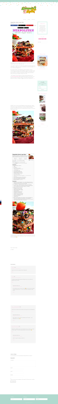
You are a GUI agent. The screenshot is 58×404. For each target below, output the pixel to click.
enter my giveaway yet (16, 76)
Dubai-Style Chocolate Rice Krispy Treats (42, 66)
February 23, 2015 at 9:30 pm (16, 277)
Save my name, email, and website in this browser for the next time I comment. (23, 379)
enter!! (34, 78)
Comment (12, 360)
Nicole (13, 276)
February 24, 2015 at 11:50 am (17, 286)
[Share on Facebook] (0, 201)
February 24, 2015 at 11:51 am (17, 315)
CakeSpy (13, 267)
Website (12, 374)
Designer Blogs (30, 402)
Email (12, 371)
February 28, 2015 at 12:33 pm (17, 336)
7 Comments (18, 23)
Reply (12, 271)
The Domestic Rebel (29, 10)
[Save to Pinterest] (0, 204)
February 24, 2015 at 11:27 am (16, 307)
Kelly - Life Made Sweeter (15, 306)
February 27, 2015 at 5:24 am (16, 327)
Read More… (42, 32)
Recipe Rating (13, 357)
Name (12, 367)
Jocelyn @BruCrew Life (15, 326)
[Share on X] (0, 203)
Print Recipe (26, 27)
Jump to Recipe (21, 27)
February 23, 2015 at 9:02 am (16, 268)
